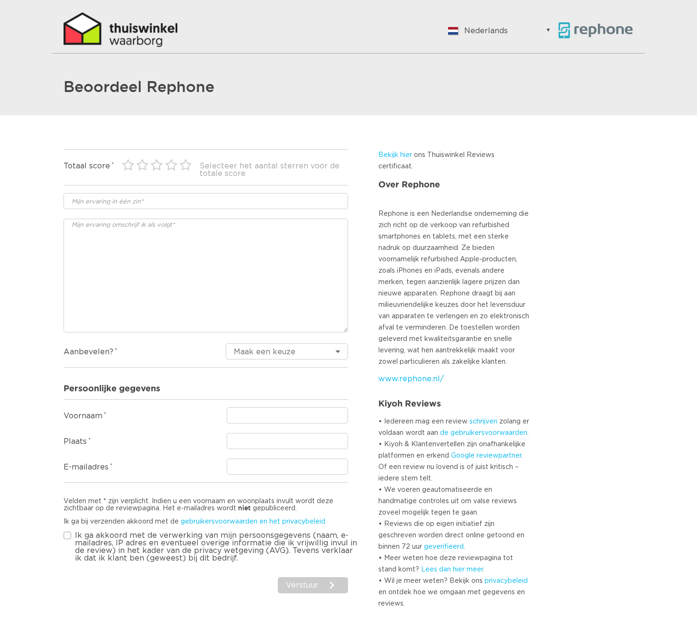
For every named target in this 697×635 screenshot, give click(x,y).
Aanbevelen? (88, 352)
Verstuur (302, 585)
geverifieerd (444, 546)
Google (463, 455)
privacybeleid (506, 581)
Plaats (75, 441)
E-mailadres (86, 467)
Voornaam (83, 416)
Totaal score (87, 166)
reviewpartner (499, 455)
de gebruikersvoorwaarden (483, 433)
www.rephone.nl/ (411, 379)
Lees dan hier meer (452, 569)
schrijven (483, 421)
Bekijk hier (395, 155)
